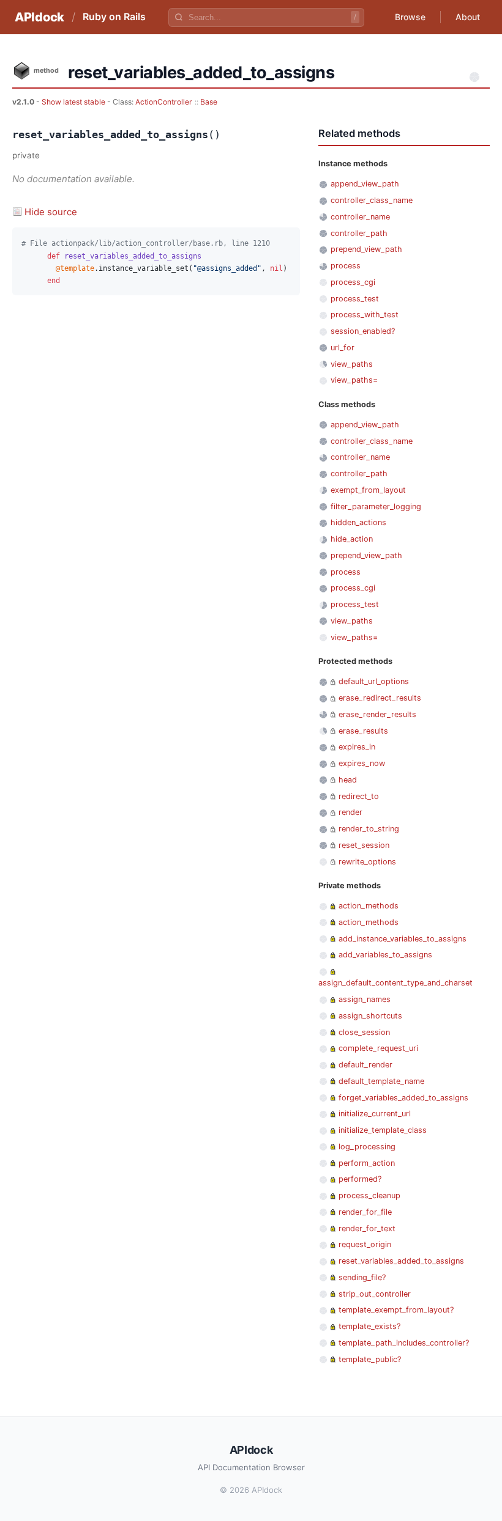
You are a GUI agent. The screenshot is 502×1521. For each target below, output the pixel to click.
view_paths (352, 364)
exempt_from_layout (368, 490)
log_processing (367, 1146)
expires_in (357, 746)
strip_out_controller (375, 1293)
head (348, 779)
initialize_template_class (383, 1130)
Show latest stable (74, 101)
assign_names (365, 999)
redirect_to (359, 796)
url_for (342, 347)
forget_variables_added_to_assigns (403, 1097)
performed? (360, 1179)
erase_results (363, 730)
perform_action (367, 1163)
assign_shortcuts (370, 1015)
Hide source (50, 212)
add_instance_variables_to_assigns (402, 938)
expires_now (362, 763)
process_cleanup (369, 1195)
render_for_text (367, 1228)
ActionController (163, 101)
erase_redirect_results (380, 697)
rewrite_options (367, 861)
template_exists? (369, 1326)
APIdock (39, 17)
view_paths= (354, 380)
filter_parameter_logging (376, 506)
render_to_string (369, 828)
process (346, 265)
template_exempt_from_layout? (396, 1309)
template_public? (370, 1359)
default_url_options (374, 681)
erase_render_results (377, 714)
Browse (410, 17)
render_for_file (365, 1212)
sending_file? (362, 1277)
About (467, 17)
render (350, 812)
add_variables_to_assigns (385, 954)
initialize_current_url (375, 1113)
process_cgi (353, 282)
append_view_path (365, 183)
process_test (355, 298)
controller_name (360, 216)
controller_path (359, 233)
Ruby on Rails (114, 16)
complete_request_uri (378, 1048)
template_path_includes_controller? (404, 1342)
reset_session (364, 845)
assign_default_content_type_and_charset (395, 982)
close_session (364, 1032)
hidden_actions (358, 522)
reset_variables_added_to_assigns (401, 1260)
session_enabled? (363, 331)
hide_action (352, 538)
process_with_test (365, 314)
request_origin (365, 1244)
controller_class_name (372, 200)
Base (208, 101)
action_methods (369, 905)
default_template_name (381, 1081)
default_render (365, 1064)
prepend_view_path (366, 249)
